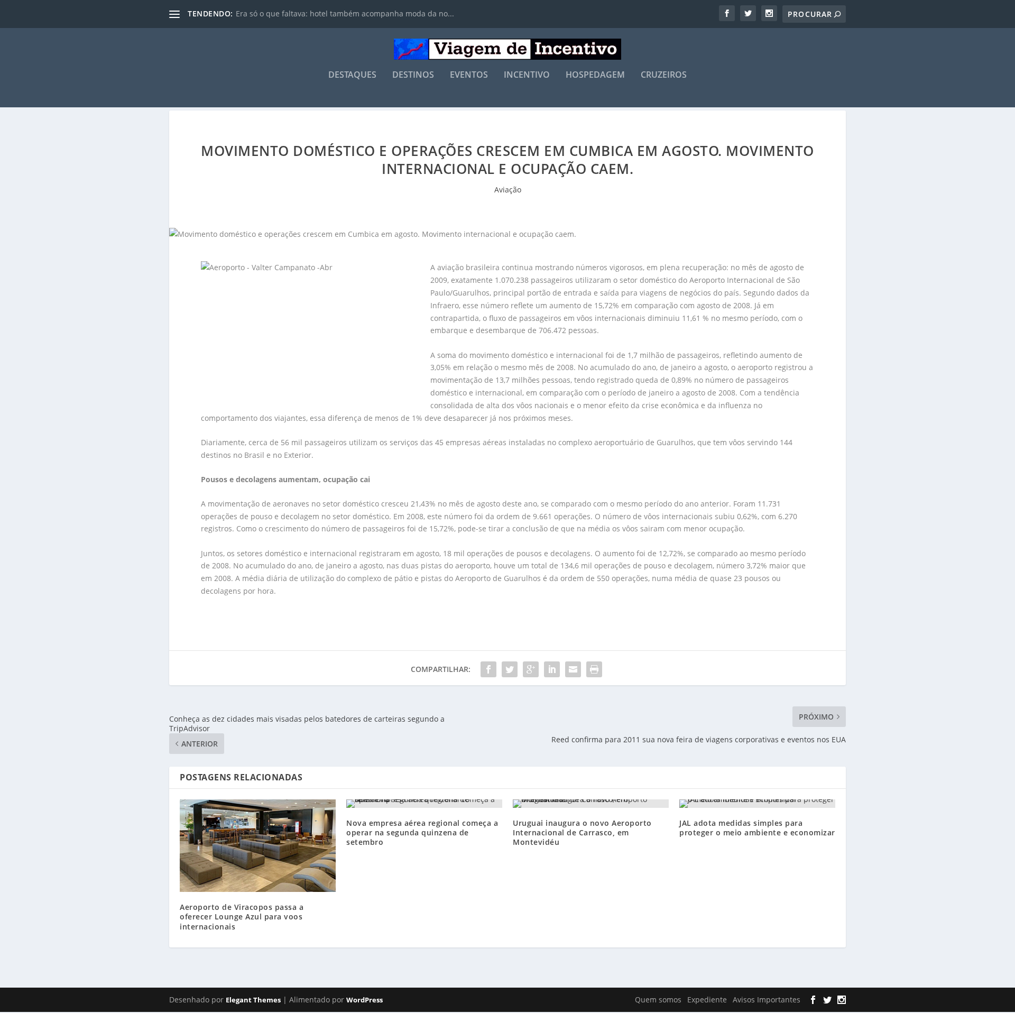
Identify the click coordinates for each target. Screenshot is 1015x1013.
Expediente (707, 999)
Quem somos (658, 999)
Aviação (507, 190)
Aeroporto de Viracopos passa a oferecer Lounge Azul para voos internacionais (241, 916)
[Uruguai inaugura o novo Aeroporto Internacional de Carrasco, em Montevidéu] (591, 803)
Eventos (469, 75)
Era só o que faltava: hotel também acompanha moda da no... (345, 13)
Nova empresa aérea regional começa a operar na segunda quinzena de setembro (422, 832)
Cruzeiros (664, 75)
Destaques (352, 75)
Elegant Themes (253, 1000)
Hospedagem (595, 75)
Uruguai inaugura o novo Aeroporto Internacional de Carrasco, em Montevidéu (582, 832)
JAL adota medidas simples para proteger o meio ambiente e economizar (757, 827)
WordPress (364, 1000)
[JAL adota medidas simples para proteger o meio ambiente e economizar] (757, 803)
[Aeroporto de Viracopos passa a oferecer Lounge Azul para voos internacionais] (258, 845)
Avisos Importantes (766, 999)
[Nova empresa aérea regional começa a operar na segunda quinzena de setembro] (424, 803)
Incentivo (527, 75)
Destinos (413, 75)
